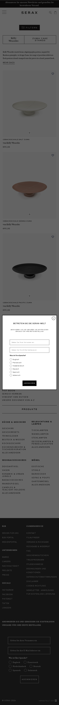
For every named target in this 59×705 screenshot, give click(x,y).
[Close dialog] (53, 318)
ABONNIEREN (29, 383)
